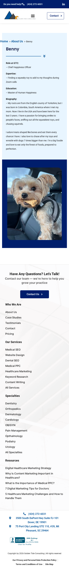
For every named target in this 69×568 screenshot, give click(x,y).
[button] (33, 16)
